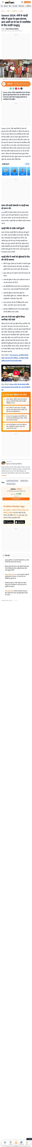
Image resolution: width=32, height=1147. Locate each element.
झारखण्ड (6, 6)
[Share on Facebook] (13, 88)
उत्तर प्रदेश (15, 6)
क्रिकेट (5, 513)
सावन (2, 212)
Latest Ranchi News (12, 481)
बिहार (10, 6)
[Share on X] (21, 88)
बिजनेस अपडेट (21, 510)
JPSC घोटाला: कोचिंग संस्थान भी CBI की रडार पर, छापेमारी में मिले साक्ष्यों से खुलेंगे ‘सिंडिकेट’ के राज (16, 401)
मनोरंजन (14, 510)
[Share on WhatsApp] (11, 88)
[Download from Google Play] (8, 522)
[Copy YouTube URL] (16, 88)
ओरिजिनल (29, 6)
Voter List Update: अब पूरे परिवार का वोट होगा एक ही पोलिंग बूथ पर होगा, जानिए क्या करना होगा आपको (16, 418)
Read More (4, 475)
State (8, 11)
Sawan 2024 (24, 481)
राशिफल (10, 513)
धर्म (27, 510)
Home (2, 11)
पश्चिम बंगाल (21, 6)
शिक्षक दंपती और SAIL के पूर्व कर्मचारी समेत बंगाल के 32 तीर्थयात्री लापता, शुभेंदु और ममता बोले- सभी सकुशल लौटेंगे (17, 568)
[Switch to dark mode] (22, 2)
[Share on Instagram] (19, 88)
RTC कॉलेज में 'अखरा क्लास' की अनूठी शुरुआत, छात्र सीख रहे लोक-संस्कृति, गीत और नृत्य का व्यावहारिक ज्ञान (16, 409)
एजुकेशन (8, 510)
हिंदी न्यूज (16, 515)
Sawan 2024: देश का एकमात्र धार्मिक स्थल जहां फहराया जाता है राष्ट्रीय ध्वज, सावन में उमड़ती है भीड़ (15, 387)
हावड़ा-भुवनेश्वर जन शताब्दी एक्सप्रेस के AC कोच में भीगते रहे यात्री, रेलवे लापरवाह (17, 561)
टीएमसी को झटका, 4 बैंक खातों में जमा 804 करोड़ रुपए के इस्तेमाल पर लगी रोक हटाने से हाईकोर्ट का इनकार (15, 584)
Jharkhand (14, 11)
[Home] (9, 2)
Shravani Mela (11, 484)
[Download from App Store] (20, 522)
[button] (16, 68)
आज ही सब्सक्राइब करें (16, 499)
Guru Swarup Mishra (15, 464)
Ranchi (21, 11)
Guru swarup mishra (12, 29)
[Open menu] (2, 2)
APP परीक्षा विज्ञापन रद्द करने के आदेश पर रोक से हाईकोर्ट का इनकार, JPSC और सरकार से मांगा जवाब (16, 426)
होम (1, 6)
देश (4, 510)
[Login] (16, 1143)
